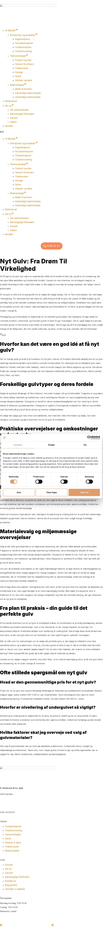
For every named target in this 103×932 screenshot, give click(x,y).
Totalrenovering (23, 51)
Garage (19, 72)
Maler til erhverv (23, 89)
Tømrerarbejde (18, 56)
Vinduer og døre (23, 80)
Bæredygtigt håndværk (22, 114)
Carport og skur (23, 60)
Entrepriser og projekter (22, 35)
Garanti (14, 118)
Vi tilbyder (10, 30)
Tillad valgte (51, 492)
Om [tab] (85, 445)
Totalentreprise (23, 47)
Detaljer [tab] (51, 445)
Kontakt (9, 126)
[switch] (38, 482)
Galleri (13, 122)
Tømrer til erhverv (24, 64)
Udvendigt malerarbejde (27, 97)
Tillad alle (84, 492)
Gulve (18, 76)
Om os (8, 106)
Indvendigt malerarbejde (28, 93)
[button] (51, 132)
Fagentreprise (22, 39)
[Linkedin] (53, 925)
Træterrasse (21, 68)
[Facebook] (1, 925)
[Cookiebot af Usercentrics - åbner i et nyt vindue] (89, 437)
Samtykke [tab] (18, 445)
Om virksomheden (19, 110)
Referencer (11, 101)
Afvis (19, 492)
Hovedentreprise (24, 43)
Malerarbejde (17, 85)
